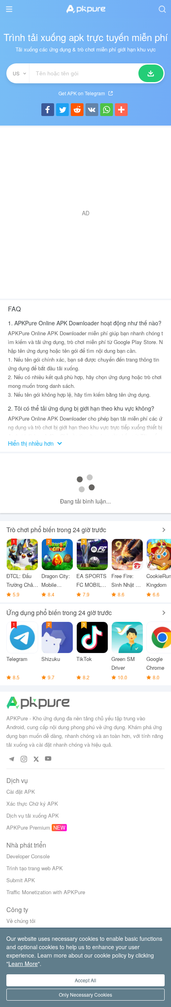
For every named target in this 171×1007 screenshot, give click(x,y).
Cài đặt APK (20, 791)
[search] (162, 9)
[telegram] (11, 759)
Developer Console (28, 856)
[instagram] (24, 759)
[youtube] (48, 759)
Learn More (23, 964)
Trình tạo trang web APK (34, 868)
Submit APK (20, 880)
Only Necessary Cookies (85, 994)
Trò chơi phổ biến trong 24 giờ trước (56, 529)
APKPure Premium (28, 827)
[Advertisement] (85, 213)
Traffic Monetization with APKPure (45, 892)
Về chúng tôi (20, 920)
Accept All (85, 980)
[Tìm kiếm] (150, 73)
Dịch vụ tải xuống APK (32, 815)
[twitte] (36, 759)
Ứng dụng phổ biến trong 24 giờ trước (59, 612)
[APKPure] (85, 9)
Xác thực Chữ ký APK (32, 803)
